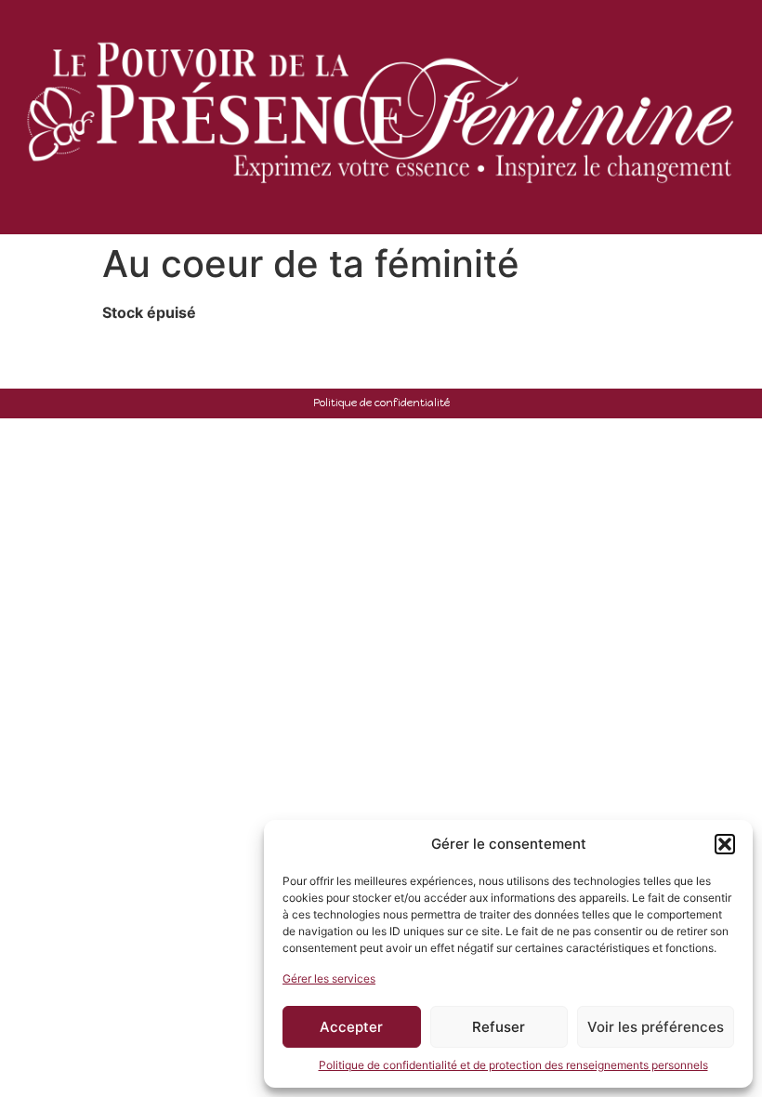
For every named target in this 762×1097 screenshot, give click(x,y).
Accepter (351, 1027)
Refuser (498, 1027)
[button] (725, 844)
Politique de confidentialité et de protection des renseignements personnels (513, 1065)
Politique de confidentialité (381, 402)
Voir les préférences (655, 1027)
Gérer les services (328, 978)
